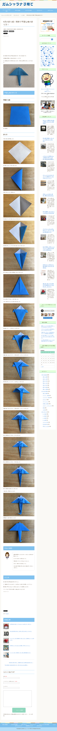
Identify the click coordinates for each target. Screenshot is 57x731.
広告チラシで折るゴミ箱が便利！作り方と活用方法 (48, 266)
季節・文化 (45, 383)
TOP (7, 15)
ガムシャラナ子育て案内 (7, 10)
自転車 (50, 64)
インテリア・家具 (46, 397)
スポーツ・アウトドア (47, 405)
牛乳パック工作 (46, 426)
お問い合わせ (50, 10)
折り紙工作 (11, 31)
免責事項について (29, 725)
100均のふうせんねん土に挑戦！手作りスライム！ (20, 645)
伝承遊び (43, 56)
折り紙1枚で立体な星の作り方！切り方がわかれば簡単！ (16, 665)
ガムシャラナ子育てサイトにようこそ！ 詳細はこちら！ (47, 90)
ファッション (45, 401)
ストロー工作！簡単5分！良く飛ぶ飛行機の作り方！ (20, 652)
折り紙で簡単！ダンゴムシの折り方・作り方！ (48, 140)
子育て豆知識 (17, 10)
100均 (43, 46)
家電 (44, 407)
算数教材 (45, 64)
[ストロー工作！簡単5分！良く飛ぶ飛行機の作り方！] (6, 656)
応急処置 (49, 58)
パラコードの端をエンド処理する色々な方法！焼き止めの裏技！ (48, 158)
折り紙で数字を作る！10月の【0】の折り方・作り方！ (21, 631)
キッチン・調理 (46, 395)
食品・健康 (45, 393)
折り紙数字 (48, 61)
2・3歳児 (44, 418)
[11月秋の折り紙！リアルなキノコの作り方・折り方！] (6, 628)
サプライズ (51, 49)
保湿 (51, 56)
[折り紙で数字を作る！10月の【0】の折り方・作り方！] (6, 635)
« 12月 (42, 366)
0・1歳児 (44, 420)
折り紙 (7, 613)
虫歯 (45, 65)
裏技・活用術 (45, 389)
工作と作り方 (39, 10)
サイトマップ (33, 724)
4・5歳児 (5, 31)
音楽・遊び (45, 385)
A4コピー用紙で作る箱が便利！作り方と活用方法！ (48, 122)
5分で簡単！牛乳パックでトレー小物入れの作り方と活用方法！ (49, 248)
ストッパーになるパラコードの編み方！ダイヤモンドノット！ (48, 177)
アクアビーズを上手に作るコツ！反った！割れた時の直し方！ (48, 231)
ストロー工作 (45, 422)
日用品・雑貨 (45, 403)
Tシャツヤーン (48, 46)
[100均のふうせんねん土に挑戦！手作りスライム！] (6, 649)
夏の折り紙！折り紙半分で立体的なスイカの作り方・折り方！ (48, 285)
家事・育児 (45, 381)
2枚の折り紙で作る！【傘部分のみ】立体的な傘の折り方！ (21, 662)
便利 (47, 56)
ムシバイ (51, 55)
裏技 (49, 65)
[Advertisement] (18, 45)
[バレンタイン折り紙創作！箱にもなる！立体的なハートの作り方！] (6, 642)
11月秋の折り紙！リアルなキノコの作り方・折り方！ (20, 624)
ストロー (44, 50)
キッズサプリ (46, 47)
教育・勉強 (45, 387)
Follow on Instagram (48, 317)
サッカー (45, 49)
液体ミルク (45, 62)
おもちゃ (44, 399)
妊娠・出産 (45, 379)
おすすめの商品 (28, 10)
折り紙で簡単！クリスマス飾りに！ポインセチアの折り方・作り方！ (48, 336)
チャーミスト (46, 52)
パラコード (47, 53)
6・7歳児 (44, 414)
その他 (44, 409)
